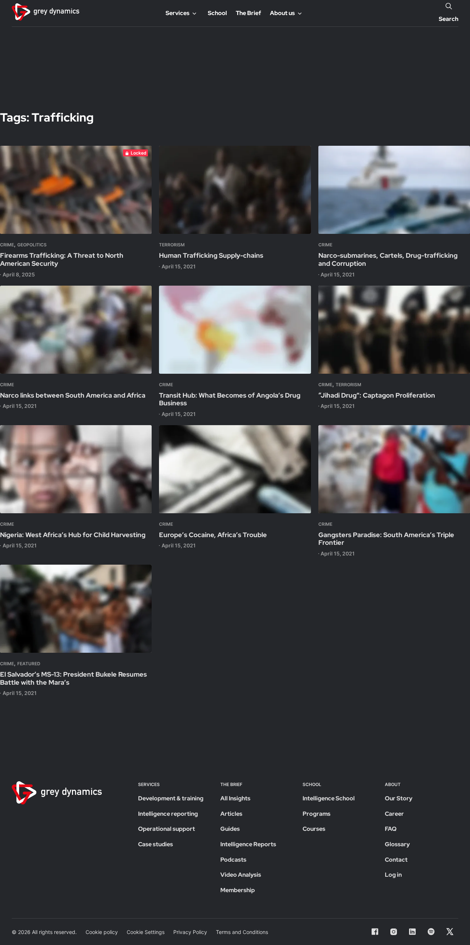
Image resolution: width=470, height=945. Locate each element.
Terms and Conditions (242, 932)
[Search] (448, 6)
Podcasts (233, 859)
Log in (393, 875)
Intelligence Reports (248, 844)
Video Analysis (240, 875)
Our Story (398, 798)
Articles (231, 814)
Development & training (170, 798)
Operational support (166, 829)
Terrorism (172, 244)
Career (394, 814)
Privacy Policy (190, 932)
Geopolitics (32, 244)
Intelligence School (329, 798)
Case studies (155, 844)
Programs (316, 814)
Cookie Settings (145, 932)
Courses (314, 829)
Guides (230, 829)
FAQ (391, 829)
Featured (28, 663)
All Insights (235, 798)
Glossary (397, 844)
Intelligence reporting (168, 814)
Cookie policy (102, 932)
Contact (396, 859)
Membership (237, 890)
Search (448, 19)
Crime (7, 244)
